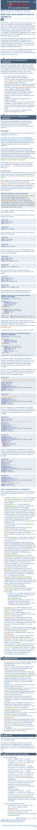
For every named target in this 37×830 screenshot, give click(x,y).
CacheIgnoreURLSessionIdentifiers (15, 555)
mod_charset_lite (10, 607)
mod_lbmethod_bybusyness (24, 87)
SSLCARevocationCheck (20, 630)
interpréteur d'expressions (15, 595)
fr (31, 818)
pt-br (34, 818)
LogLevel (7, 610)
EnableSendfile (29, 524)
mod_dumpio (7, 639)
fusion (4, 323)
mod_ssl (6, 627)
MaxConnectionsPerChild (12, 499)
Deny (32, 176)
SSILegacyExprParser (14, 598)
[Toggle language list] (2, 19)
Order (24, 176)
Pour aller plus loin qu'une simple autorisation (18, 140)
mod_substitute (9, 632)
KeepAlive (14, 537)
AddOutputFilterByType (20, 796)
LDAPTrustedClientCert (24, 577)
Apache (3, 10)
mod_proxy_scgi (9, 617)
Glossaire (19, 825)
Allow (28, 176)
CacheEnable (8, 570)
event (27, 509)
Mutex (30, 545)
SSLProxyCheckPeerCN (11, 675)
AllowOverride (29, 520)
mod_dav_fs (7, 530)
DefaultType (15, 514)
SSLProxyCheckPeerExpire (28, 675)
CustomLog (15, 647)
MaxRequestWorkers (10, 506)
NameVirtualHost (16, 688)
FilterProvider (9, 588)
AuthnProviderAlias (10, 716)
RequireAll (22, 159)
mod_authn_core (9, 717)
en (28, 818)
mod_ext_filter (9, 612)
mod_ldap (7, 577)
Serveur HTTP (9, 10)
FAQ (15, 825)
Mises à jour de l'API (13, 35)
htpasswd (7, 684)
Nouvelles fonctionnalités (14, 30)
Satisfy (3, 177)
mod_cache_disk (9, 82)
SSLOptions (30, 671)
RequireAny (4, 159)
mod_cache (7, 553)
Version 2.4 (27, 10)
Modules (5, 825)
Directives (10, 825)
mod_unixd (22, 764)
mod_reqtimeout (9, 635)
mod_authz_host (6, 183)
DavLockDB (26, 530)
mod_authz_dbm (14, 162)
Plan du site (26, 825)
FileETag (27, 527)
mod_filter (7, 586)
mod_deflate (8, 696)
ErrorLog (7, 647)
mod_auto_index (9, 662)
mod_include (8, 591)
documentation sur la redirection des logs (16, 653)
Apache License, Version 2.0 (15, 821)
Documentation (19, 10)
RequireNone (12, 159)
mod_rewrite (8, 726)
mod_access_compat (29, 183)
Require (22, 197)
